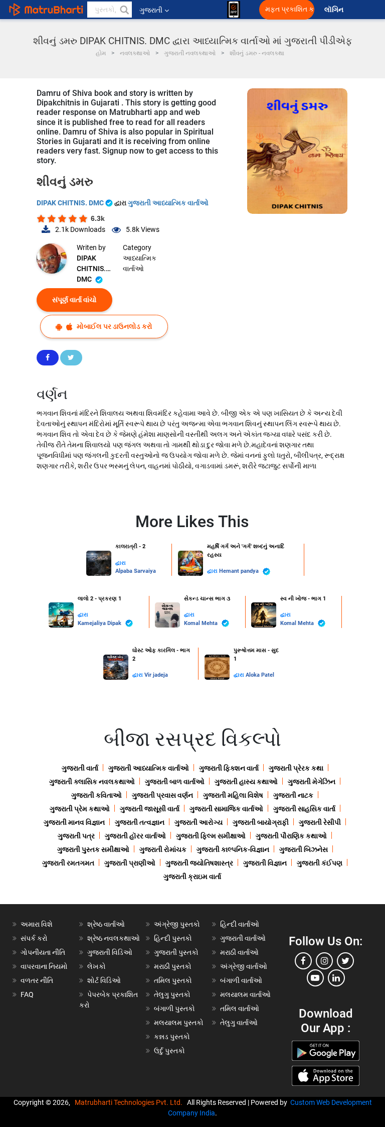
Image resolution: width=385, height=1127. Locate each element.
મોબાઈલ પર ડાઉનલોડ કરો (113, 326)
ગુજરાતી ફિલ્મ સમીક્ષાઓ (211, 836)
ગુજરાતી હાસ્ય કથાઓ (246, 782)
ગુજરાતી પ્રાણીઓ (129, 863)
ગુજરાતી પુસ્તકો (176, 952)
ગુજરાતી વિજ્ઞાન (265, 863)
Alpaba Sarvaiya (135, 571)
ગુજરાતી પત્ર (76, 836)
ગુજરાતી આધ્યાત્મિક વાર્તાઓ (168, 203)
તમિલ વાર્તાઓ (239, 1009)
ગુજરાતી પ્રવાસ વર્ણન (162, 795)
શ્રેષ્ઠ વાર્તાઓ (106, 924)
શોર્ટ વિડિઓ (104, 980)
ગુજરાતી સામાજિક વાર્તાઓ (226, 809)
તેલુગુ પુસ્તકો (172, 994)
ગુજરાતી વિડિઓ (109, 952)
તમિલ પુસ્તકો (173, 980)
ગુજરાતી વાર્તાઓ (243, 938)
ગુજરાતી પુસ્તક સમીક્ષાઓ (93, 849)
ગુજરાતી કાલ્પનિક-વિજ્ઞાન (233, 849)
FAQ (27, 994)
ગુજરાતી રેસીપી (320, 822)
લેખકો (96, 966)
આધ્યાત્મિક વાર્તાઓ (139, 263)
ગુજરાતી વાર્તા (80, 768)
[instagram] (324, 960)
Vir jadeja (156, 675)
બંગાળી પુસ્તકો (174, 1009)
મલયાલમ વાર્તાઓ (245, 994)
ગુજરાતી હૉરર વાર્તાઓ (135, 836)
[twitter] (345, 960)
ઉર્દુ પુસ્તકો (169, 1051)
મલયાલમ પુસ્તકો (179, 1023)
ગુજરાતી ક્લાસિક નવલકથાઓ (92, 782)
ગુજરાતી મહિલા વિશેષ (233, 795)
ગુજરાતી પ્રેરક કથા (296, 768)
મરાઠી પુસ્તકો (172, 966)
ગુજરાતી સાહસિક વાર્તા (304, 809)
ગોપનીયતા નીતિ (43, 952)
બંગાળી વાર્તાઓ (241, 980)
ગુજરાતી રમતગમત (68, 863)
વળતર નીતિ (37, 980)
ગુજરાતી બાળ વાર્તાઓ (175, 782)
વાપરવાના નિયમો (45, 966)
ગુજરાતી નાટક (293, 795)
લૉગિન (334, 10)
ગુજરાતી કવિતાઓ (96, 795)
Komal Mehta (201, 623)
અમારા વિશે (37, 924)
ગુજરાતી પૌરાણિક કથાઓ (291, 836)
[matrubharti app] (233, 9)
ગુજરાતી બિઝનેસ (303, 849)
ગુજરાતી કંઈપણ (319, 863)
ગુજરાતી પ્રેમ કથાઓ (80, 809)
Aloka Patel (260, 675)
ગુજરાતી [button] (150, 10)
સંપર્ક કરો (34, 938)
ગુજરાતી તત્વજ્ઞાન (139, 822)
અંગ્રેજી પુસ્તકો (177, 924)
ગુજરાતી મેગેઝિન (311, 782)
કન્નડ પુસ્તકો (172, 1037)
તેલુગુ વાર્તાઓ (239, 1023)
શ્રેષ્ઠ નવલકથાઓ (113, 938)
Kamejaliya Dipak (100, 623)
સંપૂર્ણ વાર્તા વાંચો (74, 300)
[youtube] (315, 977)
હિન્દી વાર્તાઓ (239, 924)
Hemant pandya (239, 571)
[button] (124, 10)
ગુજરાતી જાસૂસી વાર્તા (149, 809)
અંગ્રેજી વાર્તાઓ (243, 966)
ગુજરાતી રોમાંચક (162, 849)
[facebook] (303, 960)
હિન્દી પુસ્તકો (173, 938)
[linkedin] (336, 977)
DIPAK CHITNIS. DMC (71, 203)
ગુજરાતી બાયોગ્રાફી (261, 822)
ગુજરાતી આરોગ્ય (198, 822)
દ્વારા (120, 563)
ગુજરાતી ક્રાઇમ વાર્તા (192, 876)
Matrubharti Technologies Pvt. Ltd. (130, 1102)
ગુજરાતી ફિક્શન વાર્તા (229, 768)
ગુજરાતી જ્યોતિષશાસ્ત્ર (199, 863)
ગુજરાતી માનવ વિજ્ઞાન (74, 822)
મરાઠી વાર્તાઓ (239, 952)
